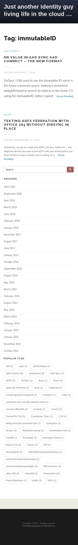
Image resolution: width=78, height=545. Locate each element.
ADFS (10, 380)
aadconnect (36, 373)
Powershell (52, 473)
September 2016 (13, 268)
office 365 (12, 473)
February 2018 (12, 220)
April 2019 (9, 200)
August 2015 (11, 275)
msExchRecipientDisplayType (45, 452)
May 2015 (9, 282)
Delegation (53, 423)
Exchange (30, 437)
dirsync (11, 430)
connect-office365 (17, 409)
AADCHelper (41, 366)
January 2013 (11, 330)
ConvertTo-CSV (15, 416)
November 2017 (12, 234)
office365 (31, 473)
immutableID (14, 452)
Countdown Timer (42, 416)
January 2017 (11, 255)
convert (56, 409)
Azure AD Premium (17, 387)
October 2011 (11, 350)
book (38, 387)
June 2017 (9, 248)
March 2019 (10, 207)
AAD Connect (14, 373)
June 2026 (9, 186)
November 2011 (12, 344)
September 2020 (13, 193)
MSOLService (52, 466)
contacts (39, 409)
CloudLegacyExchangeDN (21, 395)
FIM (47, 445)
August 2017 (11, 241)
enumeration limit (60, 430)
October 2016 (11, 262)
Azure (57, 380)
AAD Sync (57, 373)
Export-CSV (13, 445)
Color (66, 395)
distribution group (33, 430)
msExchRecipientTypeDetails (22, 459)
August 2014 (11, 302)
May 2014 (9, 309)
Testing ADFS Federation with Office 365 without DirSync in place (36, 125)
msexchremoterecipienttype (22, 466)
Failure (32, 445)
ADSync (27, 380)
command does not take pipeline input (27, 402)
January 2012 (11, 337)
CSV (62, 416)
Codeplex (49, 395)
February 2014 (12, 323)
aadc (23, 366)
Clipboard (55, 387)
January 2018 (11, 227)
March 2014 (10, 316)
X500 (52, 480)
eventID (11, 437)
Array (42, 380)
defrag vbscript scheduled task (23, 423)
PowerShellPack (16, 480)
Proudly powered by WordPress (39, 526)
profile (37, 480)
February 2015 (12, 296)
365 (9, 366)
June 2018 (9, 214)
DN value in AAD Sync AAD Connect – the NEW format (33, 59)
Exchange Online (53, 437)
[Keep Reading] (65, 96)
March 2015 (10, 289)
